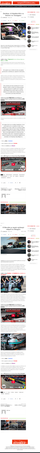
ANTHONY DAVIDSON (9, 174)
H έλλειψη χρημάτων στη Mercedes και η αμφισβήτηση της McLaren (13, 212)
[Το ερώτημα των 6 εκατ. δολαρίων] (29, 45)
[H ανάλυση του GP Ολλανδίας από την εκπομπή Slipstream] (22, 209)
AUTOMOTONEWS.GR (4, 176)
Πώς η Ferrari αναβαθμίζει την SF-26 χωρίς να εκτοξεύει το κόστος (5, 212)
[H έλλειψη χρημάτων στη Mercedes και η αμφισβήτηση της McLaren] (13, 209)
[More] (20, 183)
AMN (4, 174)
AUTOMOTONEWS (15, 174)
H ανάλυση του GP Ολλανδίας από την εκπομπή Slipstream (22, 212)
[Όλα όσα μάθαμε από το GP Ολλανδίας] (29, 41)
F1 (3, 9)
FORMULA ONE (22, 176)
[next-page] (3, 215)
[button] (38, 6)
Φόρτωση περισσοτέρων (33, 49)
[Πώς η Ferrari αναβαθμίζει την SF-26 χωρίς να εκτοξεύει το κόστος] (5, 209)
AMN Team (5, 17)
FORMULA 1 (16, 176)
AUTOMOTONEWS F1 (22, 174)
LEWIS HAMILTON (3, 177)
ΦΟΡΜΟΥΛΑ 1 (9, 177)
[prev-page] (1, 215)
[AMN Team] (1, 17)
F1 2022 (11, 176)
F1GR (13, 176)
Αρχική (2, 9)
